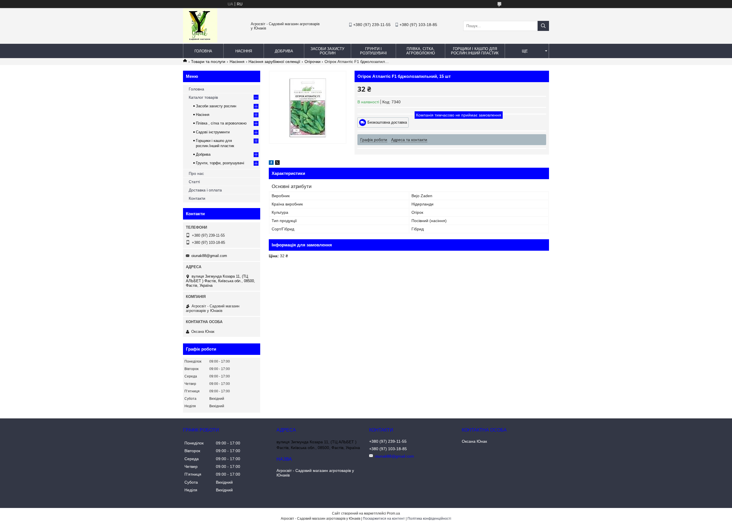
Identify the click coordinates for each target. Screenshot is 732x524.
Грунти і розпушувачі (373, 51)
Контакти (197, 198)
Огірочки (313, 61)
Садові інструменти (213, 132)
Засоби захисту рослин (327, 51)
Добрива (284, 51)
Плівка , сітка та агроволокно (221, 123)
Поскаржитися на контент (384, 519)
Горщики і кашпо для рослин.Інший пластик (475, 51)
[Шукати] (543, 26)
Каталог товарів (203, 97)
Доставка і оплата (205, 190)
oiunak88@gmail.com (209, 256)
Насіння (243, 51)
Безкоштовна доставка (387, 122)
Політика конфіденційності (429, 519)
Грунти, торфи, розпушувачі (220, 163)
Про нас (196, 173)
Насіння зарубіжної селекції (274, 61)
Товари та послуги (208, 61)
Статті (194, 181)
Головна (203, 51)
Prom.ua (393, 513)
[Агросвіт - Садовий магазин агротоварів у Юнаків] (200, 41)
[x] (277, 163)
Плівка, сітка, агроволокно (420, 51)
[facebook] (271, 163)
